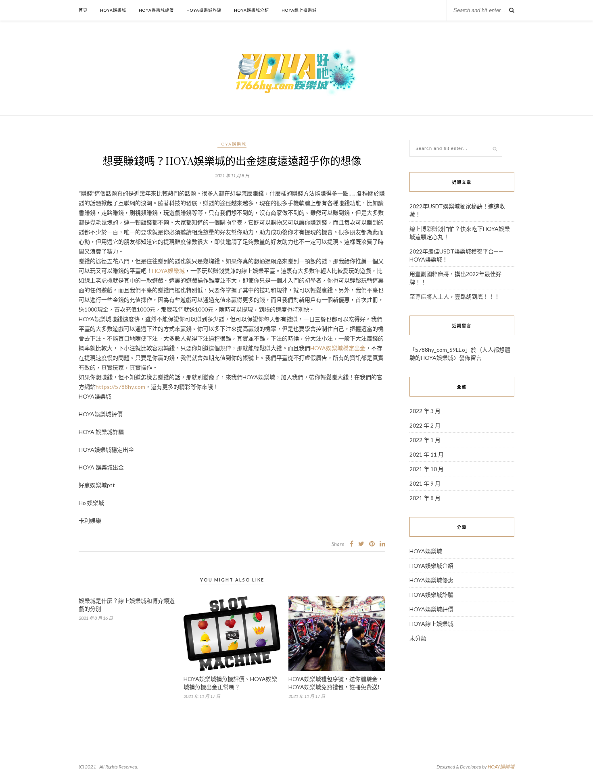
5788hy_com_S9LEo (440, 349)
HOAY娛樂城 (501, 767)
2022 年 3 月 (425, 410)
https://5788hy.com (120, 386)
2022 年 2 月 (425, 425)
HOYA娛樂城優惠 (431, 580)
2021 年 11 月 (426, 454)
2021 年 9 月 (425, 483)
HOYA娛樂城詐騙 (203, 10)
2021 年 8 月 (425, 497)
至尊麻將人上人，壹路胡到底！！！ (454, 296)
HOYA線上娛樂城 (299, 10)
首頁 (83, 10)
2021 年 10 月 (426, 468)
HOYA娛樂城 (113, 10)
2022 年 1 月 (425, 439)
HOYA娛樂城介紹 (251, 10)
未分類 (417, 638)
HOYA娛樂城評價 (156, 10)
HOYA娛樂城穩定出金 (337, 348)
